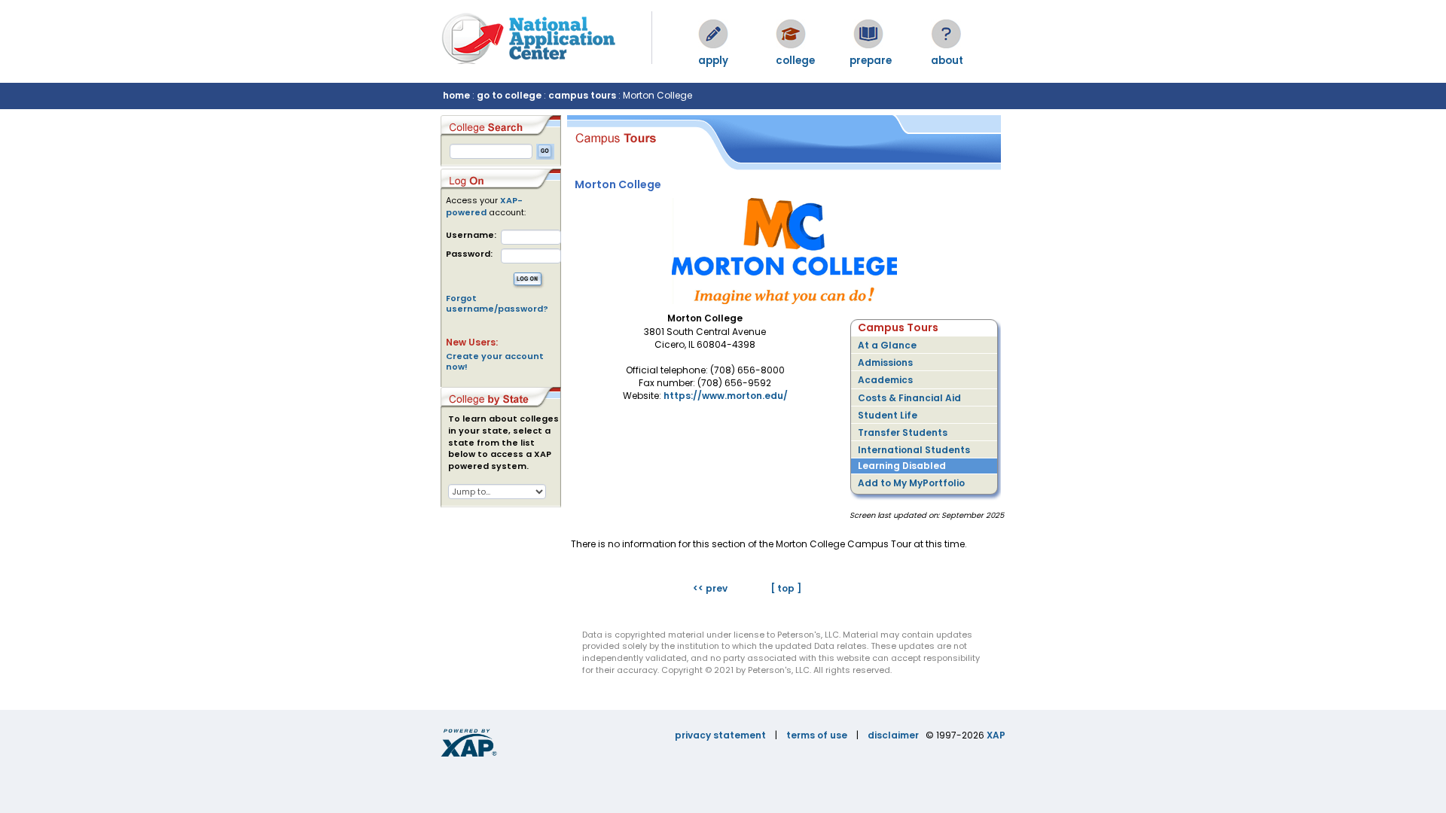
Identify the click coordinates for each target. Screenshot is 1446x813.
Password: (469, 254)
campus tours (582, 95)
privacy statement (720, 735)
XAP (996, 735)
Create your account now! (495, 361)
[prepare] (868, 34)
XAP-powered (484, 206)
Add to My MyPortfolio (911, 483)
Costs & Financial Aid (909, 397)
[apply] (713, 34)
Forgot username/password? (497, 303)
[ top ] (785, 588)
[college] (791, 34)
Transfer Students (902, 432)
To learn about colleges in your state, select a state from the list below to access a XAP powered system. (503, 442)
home (456, 95)
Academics (885, 379)
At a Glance (887, 345)
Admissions (885, 362)
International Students (914, 449)
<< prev (710, 588)
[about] (946, 34)
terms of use (816, 735)
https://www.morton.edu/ (726, 395)
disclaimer (893, 735)
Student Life (887, 415)
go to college (509, 95)
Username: (471, 235)
